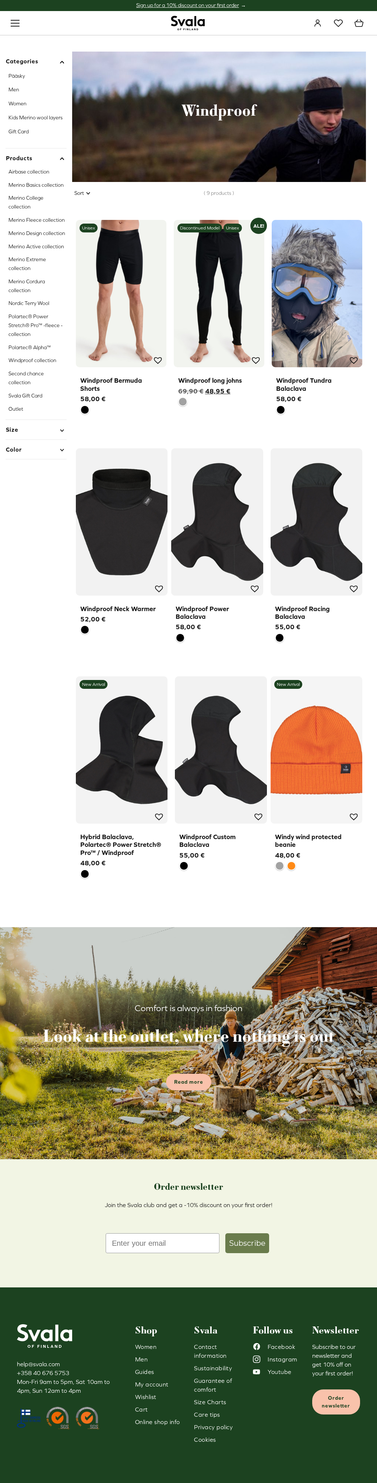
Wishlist (338, 23)
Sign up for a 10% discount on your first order (187, 5)
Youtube (280, 1371)
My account (317, 23)
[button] (157, 359)
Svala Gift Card (25, 396)
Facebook (281, 1346)
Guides (144, 1371)
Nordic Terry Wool (28, 303)
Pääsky (16, 76)
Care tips (207, 1414)
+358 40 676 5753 (43, 1373)
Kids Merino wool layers (35, 117)
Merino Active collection (36, 246)
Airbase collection (28, 172)
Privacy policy (213, 1427)
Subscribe (247, 1243)
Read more (188, 1082)
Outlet (15, 409)
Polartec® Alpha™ (29, 347)
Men (13, 89)
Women (17, 103)
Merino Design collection (36, 233)
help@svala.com (38, 1364)
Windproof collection (32, 360)
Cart (359, 23)
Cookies (205, 1439)
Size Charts (210, 1402)
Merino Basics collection (36, 185)
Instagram (282, 1359)
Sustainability (213, 1368)
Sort (79, 193)
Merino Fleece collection (36, 220)
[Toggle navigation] (15, 23)
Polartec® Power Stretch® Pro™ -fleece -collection (35, 325)
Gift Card (18, 131)
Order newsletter (336, 1402)
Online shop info (157, 1422)
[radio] (84, 409)
